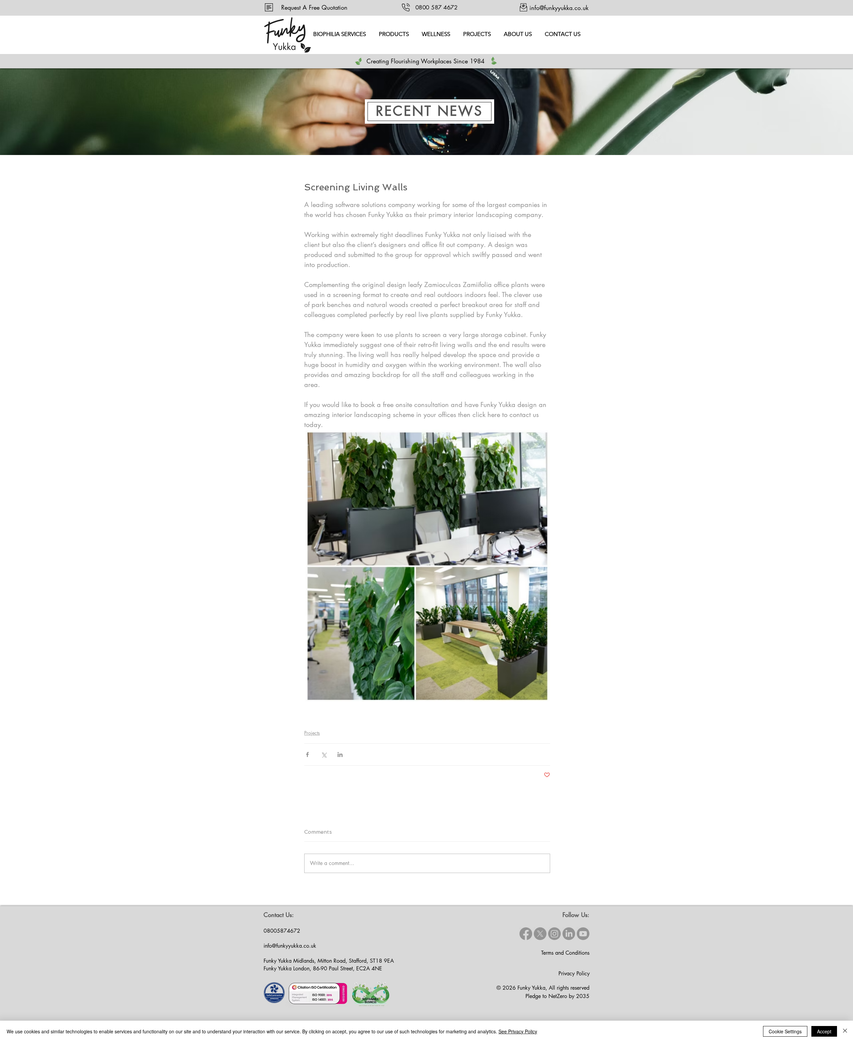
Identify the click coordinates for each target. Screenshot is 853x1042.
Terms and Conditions (565, 952)
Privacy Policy (574, 973)
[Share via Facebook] (307, 754)
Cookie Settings (785, 1031)
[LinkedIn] (568, 933)
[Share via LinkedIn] (340, 754)
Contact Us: (279, 915)
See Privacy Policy (517, 1031)
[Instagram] (554, 933)
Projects (312, 733)
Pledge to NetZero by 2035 (557, 996)
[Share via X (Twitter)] (324, 754)
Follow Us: (575, 915)
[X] (540, 933)
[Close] (845, 1031)
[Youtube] (583, 933)
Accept (824, 1031)
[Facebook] (525, 933)
